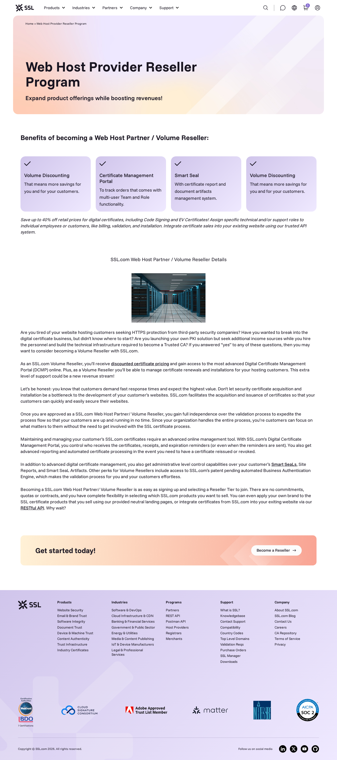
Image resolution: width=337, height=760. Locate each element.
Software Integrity (71, 621)
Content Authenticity (73, 638)
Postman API (176, 621)
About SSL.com (286, 610)
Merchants (174, 638)
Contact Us (283, 621)
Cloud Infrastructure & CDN (132, 616)
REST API (173, 616)
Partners (172, 610)
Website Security (70, 610)
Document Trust (69, 627)
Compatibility (230, 627)
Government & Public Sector (133, 627)
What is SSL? (230, 610)
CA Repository (286, 633)
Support (226, 602)
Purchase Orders (233, 650)
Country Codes (231, 633)
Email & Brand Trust (72, 616)
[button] (54, 8)
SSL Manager (230, 655)
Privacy (280, 644)
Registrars (174, 633)
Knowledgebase (232, 616)
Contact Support (232, 621)
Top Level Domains (234, 638)
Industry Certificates (73, 650)
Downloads (229, 661)
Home (29, 23)
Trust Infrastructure (72, 644)
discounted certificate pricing (140, 363)
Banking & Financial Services (133, 621)
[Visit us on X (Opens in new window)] (293, 749)
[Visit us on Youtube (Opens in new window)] (304, 749)
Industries (120, 602)
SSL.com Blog (285, 616)
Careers (281, 627)
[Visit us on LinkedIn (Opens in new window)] (282, 749)
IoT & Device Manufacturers (133, 644)
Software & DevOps (127, 610)
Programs (174, 602)
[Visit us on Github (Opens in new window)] (315, 749)
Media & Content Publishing (133, 638)
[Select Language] (294, 7)
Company (282, 602)
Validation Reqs (232, 644)
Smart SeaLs (284, 464)
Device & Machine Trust (75, 633)
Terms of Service (287, 638)
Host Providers (177, 627)
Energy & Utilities (125, 633)
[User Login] (317, 7)
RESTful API (32, 508)
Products (64, 602)
